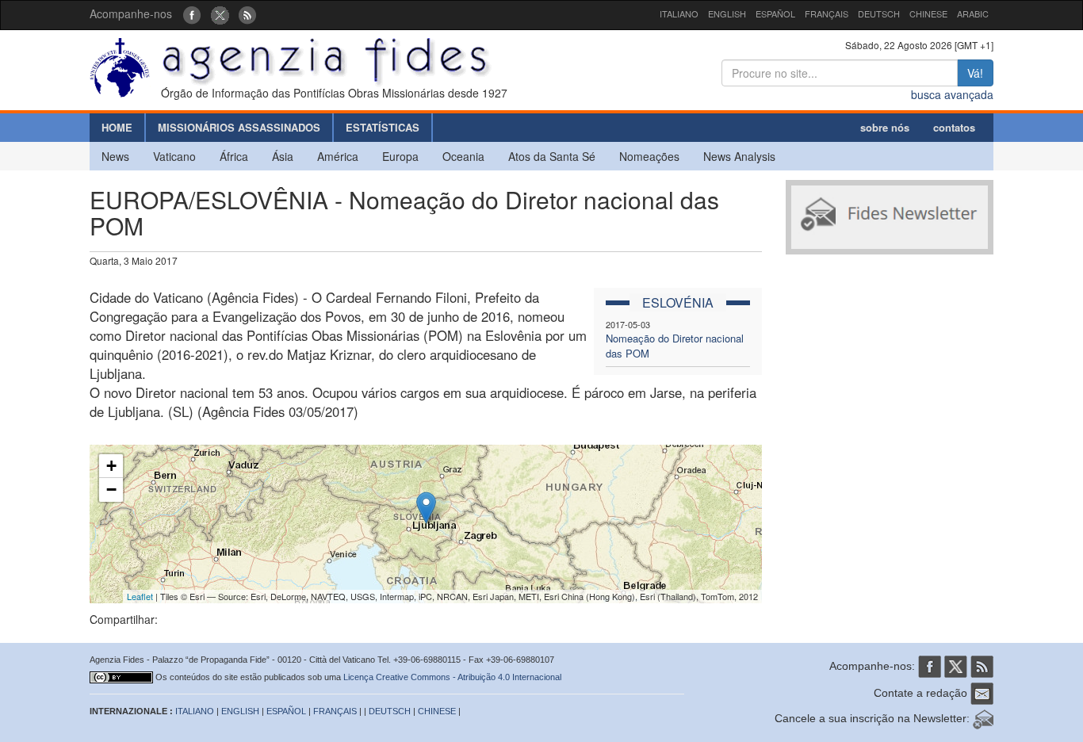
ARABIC (973, 13)
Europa (400, 156)
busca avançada (952, 94)
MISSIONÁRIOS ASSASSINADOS (239, 127)
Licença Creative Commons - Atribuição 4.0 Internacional (452, 677)
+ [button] (111, 466)
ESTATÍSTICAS (382, 127)
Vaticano (174, 156)
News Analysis (739, 156)
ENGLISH (727, 13)
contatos (954, 127)
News (115, 156)
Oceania (463, 156)
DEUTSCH (879, 13)
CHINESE (928, 13)
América (337, 156)
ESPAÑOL (775, 13)
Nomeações (649, 156)
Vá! (975, 73)
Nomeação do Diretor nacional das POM (675, 346)
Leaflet (140, 596)
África (234, 156)
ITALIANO (679, 13)
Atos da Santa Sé (551, 156)
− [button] (111, 489)
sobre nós (884, 127)
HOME (116, 127)
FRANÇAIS (826, 13)
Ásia (282, 156)
